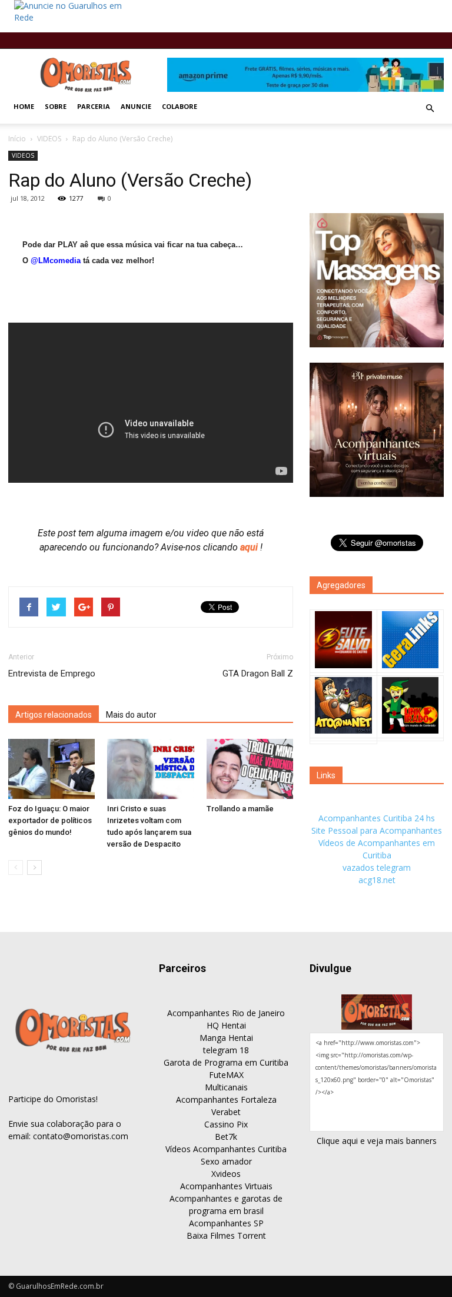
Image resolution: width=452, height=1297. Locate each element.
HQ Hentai (226, 1025)
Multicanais (226, 1087)
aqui (250, 547)
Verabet (226, 1111)
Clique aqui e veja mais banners (377, 1140)
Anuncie (136, 106)
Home (24, 106)
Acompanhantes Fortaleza (226, 1099)
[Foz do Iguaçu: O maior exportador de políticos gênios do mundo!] (51, 768)
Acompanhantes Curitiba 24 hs (376, 818)
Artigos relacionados (53, 714)
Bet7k (226, 1136)
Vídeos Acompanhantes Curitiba (226, 1149)
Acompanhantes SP (226, 1223)
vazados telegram (377, 867)
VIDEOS (49, 139)
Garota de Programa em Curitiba (226, 1062)
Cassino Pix (226, 1124)
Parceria (93, 106)
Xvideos (226, 1173)
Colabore (179, 106)
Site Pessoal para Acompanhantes (376, 830)
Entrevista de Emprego (51, 673)
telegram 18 (226, 1050)
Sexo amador (226, 1161)
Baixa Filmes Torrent (226, 1235)
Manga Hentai (226, 1037)
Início (17, 139)
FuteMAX (226, 1074)
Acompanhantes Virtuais (226, 1186)
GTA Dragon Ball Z (257, 673)
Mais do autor (131, 714)
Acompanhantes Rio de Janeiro (226, 1013)
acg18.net (377, 879)
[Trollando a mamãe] (250, 768)
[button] (430, 108)
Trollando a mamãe (240, 808)
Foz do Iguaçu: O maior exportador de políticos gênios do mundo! (50, 820)
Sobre (56, 106)
